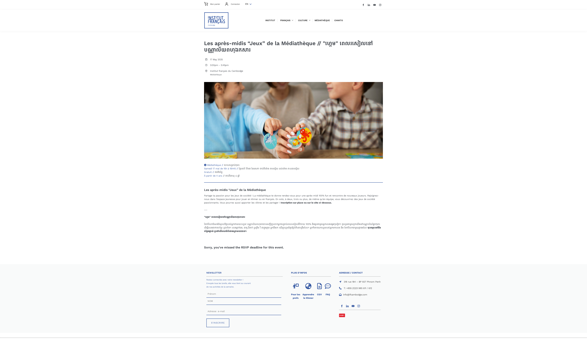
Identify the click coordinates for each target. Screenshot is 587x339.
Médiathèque (322, 20)
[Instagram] (380, 5)
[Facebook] (363, 5)
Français (285, 20)
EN (246, 4)
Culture (303, 20)
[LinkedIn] (369, 5)
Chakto (338, 20)
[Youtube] (374, 5)
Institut (270, 20)
